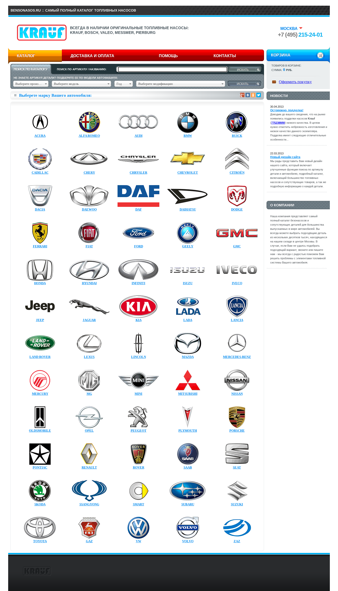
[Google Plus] (242, 95)
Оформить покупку (295, 82)
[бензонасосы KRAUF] (42, 39)
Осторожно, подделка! (286, 110)
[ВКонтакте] (247, 95)
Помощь (168, 56)
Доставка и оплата (92, 56)
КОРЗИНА (280, 55)
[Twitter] (258, 95)
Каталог (26, 56)
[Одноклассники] (253, 95)
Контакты (225, 56)
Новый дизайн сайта (285, 157)
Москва (289, 28)
